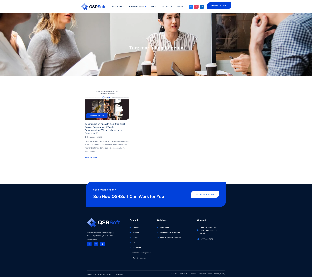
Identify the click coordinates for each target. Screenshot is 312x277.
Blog (153, 7)
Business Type (136, 7)
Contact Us (167, 7)
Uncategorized (97, 116)
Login (180, 7)
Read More (91, 157)
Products (117, 7)
